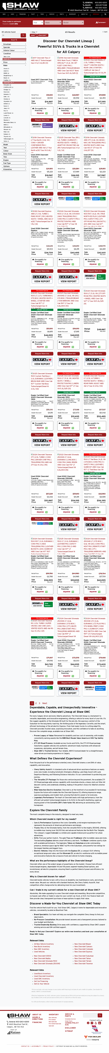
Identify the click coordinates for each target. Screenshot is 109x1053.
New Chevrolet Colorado (84, 949)
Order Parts (68, 1021)
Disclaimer (70, 1028)
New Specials (53, 1021)
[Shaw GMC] (21, 6)
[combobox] (38, 22)
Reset (13, 40)
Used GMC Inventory (42, 979)
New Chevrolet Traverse (84, 963)
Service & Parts (69, 1015)
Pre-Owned (52, 1019)
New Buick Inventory (42, 946)
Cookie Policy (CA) (72, 1024)
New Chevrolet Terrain (83, 961)
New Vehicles (53, 1017)
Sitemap (69, 1031)
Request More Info (42, 120)
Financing (37, 1022)
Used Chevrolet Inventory (44, 976)
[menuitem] (14, 56)
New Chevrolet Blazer (83, 944)
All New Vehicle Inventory (44, 944)
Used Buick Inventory (42, 974)
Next (44, 703)
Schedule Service (70, 1019)
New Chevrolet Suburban (84, 956)
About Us (36, 1015)
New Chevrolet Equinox (83, 952)
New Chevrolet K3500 (42, 956)
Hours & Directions (37, 1018)
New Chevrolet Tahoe (83, 958)
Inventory (54, 1015)
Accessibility (36, 1046)
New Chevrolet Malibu (42, 958)
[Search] (23, 35)
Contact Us (25, 1046)
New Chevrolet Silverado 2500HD (47, 963)
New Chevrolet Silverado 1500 (45, 961)
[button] (4, 14)
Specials (51, 1026)
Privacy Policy (48, 1046)
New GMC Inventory (41, 949)
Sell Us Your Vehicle (41, 984)
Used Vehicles (39, 952)
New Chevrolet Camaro (83, 946)
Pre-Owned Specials (55, 1023)
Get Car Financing (41, 981)
